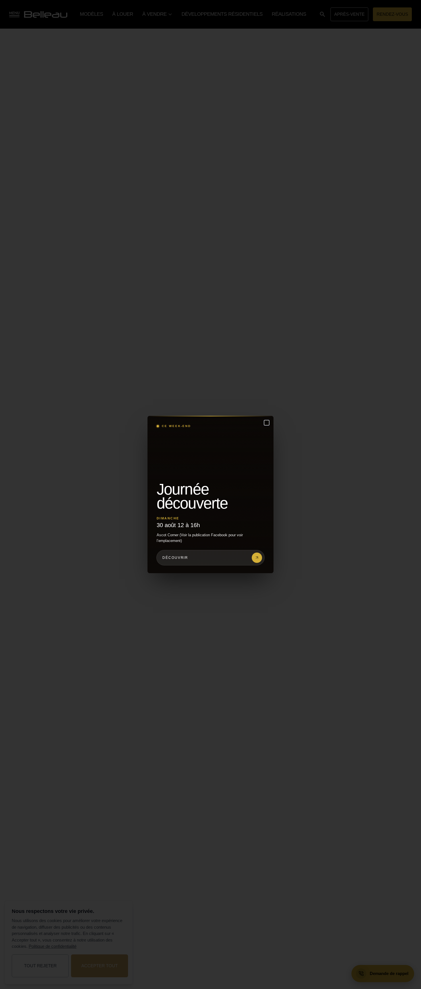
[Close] (266, 422)
